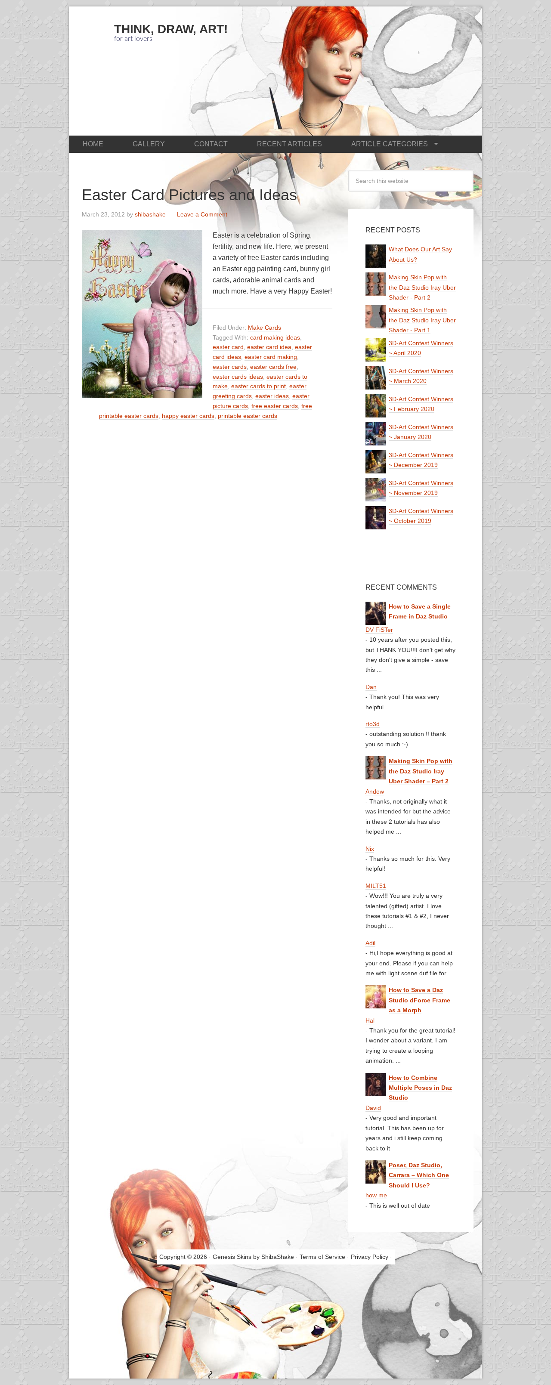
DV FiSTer (379, 629)
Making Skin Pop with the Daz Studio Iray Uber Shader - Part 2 (422, 287)
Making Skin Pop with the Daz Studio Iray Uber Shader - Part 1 (422, 320)
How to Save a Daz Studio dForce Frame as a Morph (419, 1000)
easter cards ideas (238, 376)
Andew (374, 791)
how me (376, 1195)
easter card (228, 346)
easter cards (230, 366)
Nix (369, 848)
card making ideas (275, 337)
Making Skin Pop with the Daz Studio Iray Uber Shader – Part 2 (420, 771)
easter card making (271, 356)
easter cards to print (258, 386)
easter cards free (273, 366)
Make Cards (264, 327)
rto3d (372, 723)
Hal (370, 1020)
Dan (371, 686)
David (373, 1107)
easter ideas (272, 396)
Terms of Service (322, 1256)
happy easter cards (188, 415)
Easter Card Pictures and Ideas (189, 195)
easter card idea (269, 346)
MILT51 (375, 885)
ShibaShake (277, 1256)
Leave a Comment (202, 214)
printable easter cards (247, 415)
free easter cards (274, 405)
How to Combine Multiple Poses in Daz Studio (420, 1087)
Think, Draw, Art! (171, 29)
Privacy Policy (369, 1256)
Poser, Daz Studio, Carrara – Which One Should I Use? (419, 1175)
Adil (370, 943)
